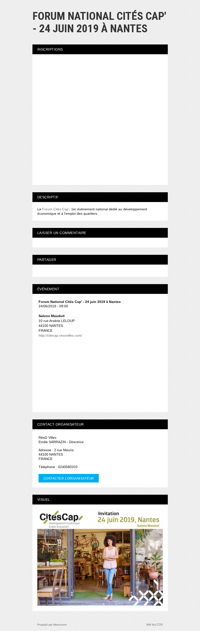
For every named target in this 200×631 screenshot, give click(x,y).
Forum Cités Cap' (55, 209)
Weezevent (60, 624)
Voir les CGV (154, 624)
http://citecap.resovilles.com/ (60, 335)
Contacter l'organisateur (68, 478)
